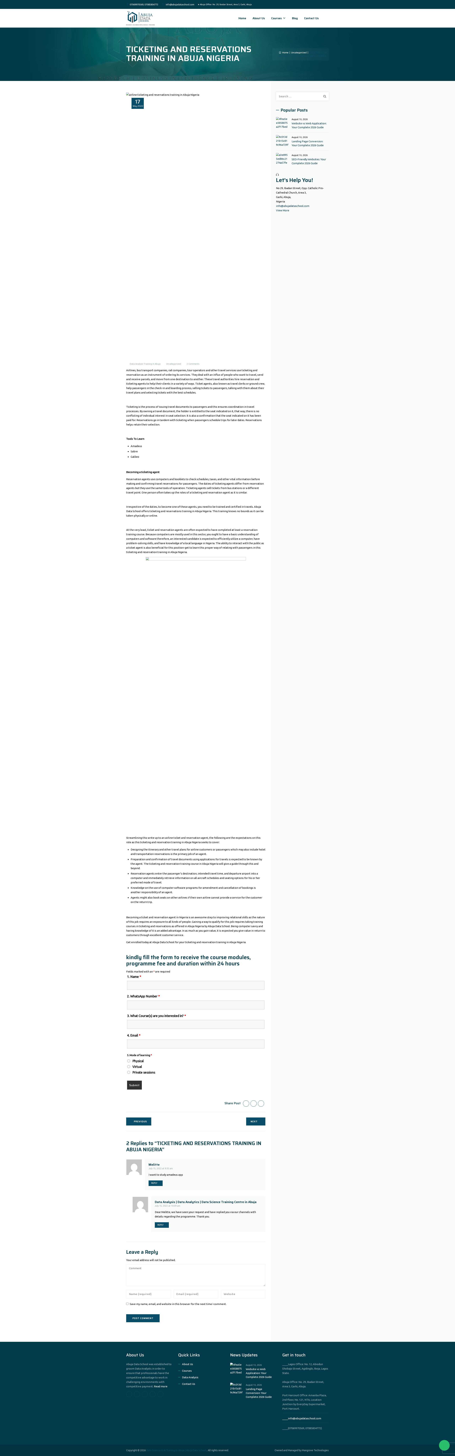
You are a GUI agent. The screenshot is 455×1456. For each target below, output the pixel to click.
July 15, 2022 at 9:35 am (161, 1168)
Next (254, 1121)
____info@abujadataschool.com (301, 1418)
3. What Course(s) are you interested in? (156, 1016)
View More (282, 210)
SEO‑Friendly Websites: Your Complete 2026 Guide (309, 161)
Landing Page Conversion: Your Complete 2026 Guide (308, 143)
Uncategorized (173, 364)
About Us (259, 18)
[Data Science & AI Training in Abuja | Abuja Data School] (140, 18)
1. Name (134, 976)
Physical (138, 1061)
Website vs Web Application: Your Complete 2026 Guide (309, 125)
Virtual (137, 1066)
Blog (295, 18)
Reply (154, 1183)
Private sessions (143, 1072)
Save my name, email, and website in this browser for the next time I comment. (178, 1304)
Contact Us (311, 18)
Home (242, 18)
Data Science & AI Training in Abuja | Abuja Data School (176, 1450)
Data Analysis (190, 1377)
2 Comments (193, 364)
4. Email (133, 1035)
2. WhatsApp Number (143, 996)
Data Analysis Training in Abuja (145, 364)
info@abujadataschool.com (292, 205)
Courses (276, 18)
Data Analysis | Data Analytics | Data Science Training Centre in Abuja (205, 1202)
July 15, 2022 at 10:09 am (167, 1205)
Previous (140, 1121)
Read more (160, 1386)
